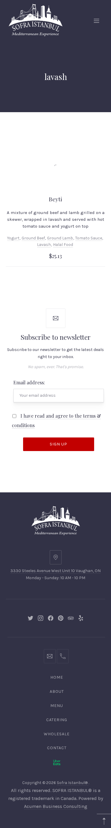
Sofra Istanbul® (73, 782)
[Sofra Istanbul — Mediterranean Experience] (35, 19)
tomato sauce (88, 238)
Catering (56, 719)
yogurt (13, 238)
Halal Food (63, 244)
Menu (56, 705)
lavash (44, 244)
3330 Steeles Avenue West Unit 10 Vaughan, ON (55, 570)
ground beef (33, 238)
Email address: (29, 382)
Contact (57, 747)
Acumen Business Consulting (55, 806)
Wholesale (57, 733)
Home (56, 677)
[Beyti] (55, 165)
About (57, 691)
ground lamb (60, 238)
